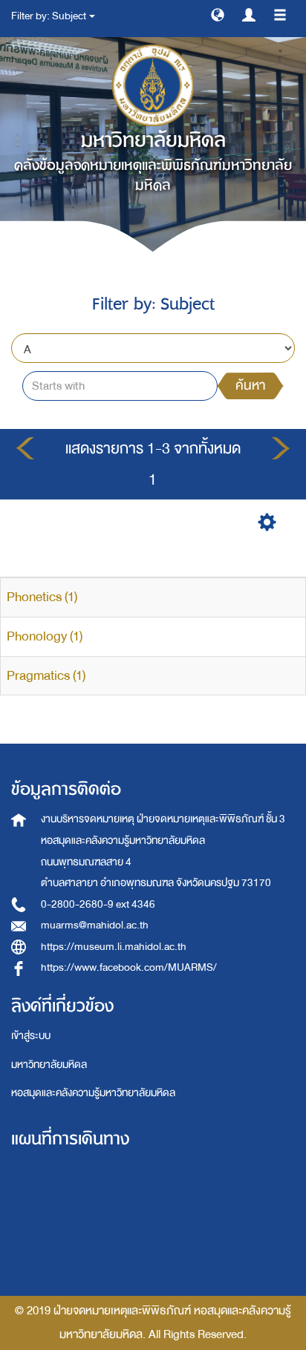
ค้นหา (250, 385)
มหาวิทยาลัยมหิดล (49, 1064)
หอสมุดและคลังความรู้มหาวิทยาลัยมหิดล (93, 1093)
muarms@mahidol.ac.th (95, 925)
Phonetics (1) (42, 597)
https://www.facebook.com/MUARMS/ (129, 967)
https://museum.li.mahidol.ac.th (113, 946)
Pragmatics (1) (46, 675)
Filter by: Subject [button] (49, 16)
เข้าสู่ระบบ (31, 1035)
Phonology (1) (44, 636)
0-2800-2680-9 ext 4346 (98, 904)
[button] (217, 14)
